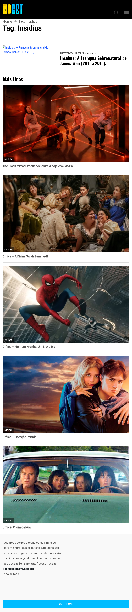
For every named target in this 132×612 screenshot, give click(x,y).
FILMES (79, 53)
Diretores (66, 53)
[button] (126, 13)
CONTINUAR (66, 603)
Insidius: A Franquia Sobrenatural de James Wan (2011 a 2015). (93, 61)
